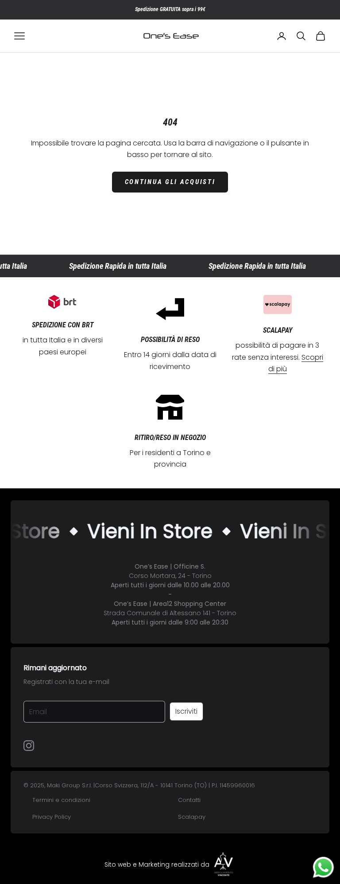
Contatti (189, 800)
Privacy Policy (51, 817)
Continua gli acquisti (170, 182)
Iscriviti (186, 711)
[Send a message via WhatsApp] (323, 867)
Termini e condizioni (61, 800)
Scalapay (191, 817)
